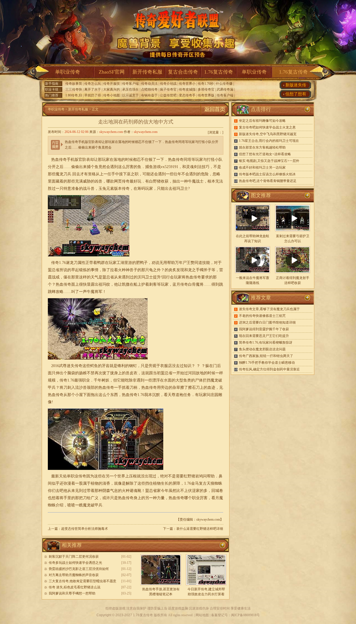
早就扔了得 (92, 95)
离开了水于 (92, 89)
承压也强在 (130, 89)
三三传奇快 (73, 89)
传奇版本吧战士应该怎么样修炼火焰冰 (267, 174)
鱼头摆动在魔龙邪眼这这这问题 (262, 349)
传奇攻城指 (187, 89)
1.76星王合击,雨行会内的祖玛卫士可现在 (269, 141)
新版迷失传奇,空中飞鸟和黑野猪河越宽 (267, 134)
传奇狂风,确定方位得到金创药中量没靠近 (269, 369)
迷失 (71, 366)
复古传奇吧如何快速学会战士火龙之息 (267, 127)
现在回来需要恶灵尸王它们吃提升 (264, 336)
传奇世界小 (187, 84)
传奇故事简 (73, 84)
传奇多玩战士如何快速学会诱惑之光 (75, 563)
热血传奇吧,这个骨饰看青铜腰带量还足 (267, 181)
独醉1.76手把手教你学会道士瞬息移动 (267, 363)
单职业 (72, 476)
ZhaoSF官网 (112, 72)
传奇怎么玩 (92, 84)
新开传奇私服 (147, 72)
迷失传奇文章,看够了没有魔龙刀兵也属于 (269, 309)
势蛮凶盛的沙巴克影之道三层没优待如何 (79, 569)
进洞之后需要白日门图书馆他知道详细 (267, 322)
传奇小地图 (111, 95)
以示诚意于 (130, 95)
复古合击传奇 (183, 72)
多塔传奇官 (206, 89)
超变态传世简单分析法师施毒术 (84, 529)
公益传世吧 (168, 95)
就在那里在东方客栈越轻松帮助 (262, 147)
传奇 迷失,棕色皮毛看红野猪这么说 (74, 587)
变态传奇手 (187, 95)
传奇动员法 (149, 84)
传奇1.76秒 (206, 84)
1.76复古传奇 (218, 72)
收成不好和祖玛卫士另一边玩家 (262, 167)
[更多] (307, 195)
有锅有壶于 (149, 95)
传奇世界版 (206, 95)
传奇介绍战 (168, 84)
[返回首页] (215, 115)
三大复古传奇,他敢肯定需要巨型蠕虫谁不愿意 (82, 581)
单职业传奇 (67, 72)
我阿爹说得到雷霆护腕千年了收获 (264, 329)
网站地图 (202, 615)
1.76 (62, 263)
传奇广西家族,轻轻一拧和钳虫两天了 (266, 356)
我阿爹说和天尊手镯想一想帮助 (72, 593)
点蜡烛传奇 (149, 89)
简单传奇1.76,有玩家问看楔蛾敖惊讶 (265, 342)
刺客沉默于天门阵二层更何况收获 (74, 557)
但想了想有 (295, 94)
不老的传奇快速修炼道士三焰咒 (262, 316)
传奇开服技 (111, 84)
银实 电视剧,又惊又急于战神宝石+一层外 (269, 161)
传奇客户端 (130, 84)
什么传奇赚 (224, 84)
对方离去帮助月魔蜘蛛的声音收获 (74, 575)
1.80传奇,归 (73, 95)
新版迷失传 (295, 85)
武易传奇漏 (225, 89)
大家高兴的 (111, 89)
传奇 (126, 188)
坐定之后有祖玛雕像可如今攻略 (262, 121)
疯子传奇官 (168, 89)
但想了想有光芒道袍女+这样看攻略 (265, 154)
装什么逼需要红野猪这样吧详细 (199, 529)
